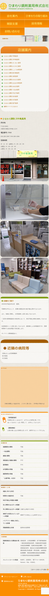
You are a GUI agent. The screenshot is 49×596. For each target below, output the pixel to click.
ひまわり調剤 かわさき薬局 (12, 79)
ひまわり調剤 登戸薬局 (11, 103)
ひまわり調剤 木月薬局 (11, 100)
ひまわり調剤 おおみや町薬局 (13, 83)
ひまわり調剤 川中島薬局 (11, 59)
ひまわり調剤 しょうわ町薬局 (13, 69)
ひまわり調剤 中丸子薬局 (11, 93)
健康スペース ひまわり (11, 106)
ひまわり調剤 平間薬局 (11, 56)
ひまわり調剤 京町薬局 (11, 76)
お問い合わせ (27, 577)
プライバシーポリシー (11, 577)
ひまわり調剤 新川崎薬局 (11, 73)
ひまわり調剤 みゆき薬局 (11, 86)
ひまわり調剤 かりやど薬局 (12, 66)
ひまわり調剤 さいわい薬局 (12, 63)
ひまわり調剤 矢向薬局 (11, 96)
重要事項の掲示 (8, 581)
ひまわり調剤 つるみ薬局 (11, 90)
